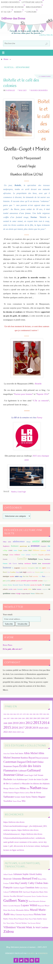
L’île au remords (40, 400)
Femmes (5, 563)
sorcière (10, 589)
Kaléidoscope (22, 779)
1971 (21, 714)
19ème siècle (7, 541)
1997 (8, 718)
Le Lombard (14, 784)
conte (10, 550)
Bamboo (14, 492)
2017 (22, 727)
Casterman (9, 761)
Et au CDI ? (6, 12)
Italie (40, 568)
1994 (44, 714)
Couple (20, 550)
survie (25, 589)
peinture (48, 576)
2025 (19, 732)
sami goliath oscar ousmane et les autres (20, 842)
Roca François (19, 919)
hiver (39, 563)
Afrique (28, 541)
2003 (31, 718)
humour (7, 567)
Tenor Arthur (11, 923)
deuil (30, 550)
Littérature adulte (32, 2)
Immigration (31, 568)
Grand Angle (22, 492)
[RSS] (26, 960)
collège (5, 550)
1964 (14, 714)
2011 (22, 723)
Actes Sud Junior (16, 753)
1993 (41, 714)
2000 (19, 718)
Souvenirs (20, 589)
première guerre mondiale (29, 581)
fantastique (32, 559)
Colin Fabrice (43, 888)
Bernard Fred (29, 878)
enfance (17, 555)
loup (17, 572)
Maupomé (41, 905)
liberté (5, 572)
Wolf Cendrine (42, 927)
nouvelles (35, 576)
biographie (43, 546)
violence (13, 593)
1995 (47, 714)
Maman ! (18, 12)
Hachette (7, 779)
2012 (29, 723)
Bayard (32, 757)
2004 (35, 718)
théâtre (30, 589)
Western (33, 593)
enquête (34, 555)
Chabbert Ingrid (18, 888)
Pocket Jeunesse (8, 793)
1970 (17, 714)
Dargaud (21, 761)
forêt (10, 563)
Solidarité (47, 585)
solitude (5, 589)
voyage (18, 593)
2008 (5, 723)
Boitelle (38, 383)
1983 (30, 714)
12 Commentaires (45, 76)
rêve (49, 580)
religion (45, 580)
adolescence (19, 541)
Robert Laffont (25, 792)
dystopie (43, 550)
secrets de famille (36, 585)
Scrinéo (17, 797)
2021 (46, 728)
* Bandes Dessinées (38, 90)
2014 (45, 723)
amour (45, 541)
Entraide (5, 559)
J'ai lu (14, 780)
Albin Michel (31, 753)
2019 (35, 727)
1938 (11, 714)
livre (8, 572)
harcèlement (27, 563)
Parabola (31, 953)
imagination (24, 568)
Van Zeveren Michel (34, 923)
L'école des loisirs (34, 779)
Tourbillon (7, 801)
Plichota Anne (40, 914)
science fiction (7, 585)
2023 (10, 732)
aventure (35, 545)
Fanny (39, 417)
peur (4, 580)
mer (33, 572)
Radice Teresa (8, 919)
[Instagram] (31, 960)
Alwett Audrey (35, 874)
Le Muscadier (24, 784)
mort (41, 572)
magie (24, 572)
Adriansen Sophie (21, 874)
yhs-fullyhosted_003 (38, 826)
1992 (37, 714)
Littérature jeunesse (12, 7)
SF (43, 585)
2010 (16, 723)
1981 (27, 714)
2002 (27, 718)
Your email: (8, 614)
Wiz (24, 801)
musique (6, 576)
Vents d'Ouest (17, 801)
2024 (14, 732)
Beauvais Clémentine (12, 879)
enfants (28, 554)
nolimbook (40, 838)
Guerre (15, 563)
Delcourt (31, 761)
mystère (12, 576)
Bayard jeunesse (42, 758)
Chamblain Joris (32, 887)
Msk (27, 788)
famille (22, 558)
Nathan (35, 787)
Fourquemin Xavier (30, 896)
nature (17, 576)
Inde (37, 568)
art (28, 546)
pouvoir (18, 580)
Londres (12, 572)
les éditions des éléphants (40, 784)
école (48, 550)
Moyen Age (47, 572)
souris (15, 589)
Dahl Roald (26, 892)
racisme (40, 580)
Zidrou (8, 931)
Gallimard (22, 770)
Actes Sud (6, 753)
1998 (12, 718)
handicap (20, 563)
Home (6, 59)
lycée (20, 572)
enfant (23, 554)
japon (44, 568)
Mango (6, 788)
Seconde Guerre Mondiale (21, 585)
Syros (28, 797)
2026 (22, 732)
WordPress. (43, 953)
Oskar (45, 788)
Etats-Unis (12, 559)
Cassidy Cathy (26, 883)
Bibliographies (34, 7)
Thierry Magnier (38, 797)
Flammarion (10, 770)
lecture (48, 568)
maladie (29, 572)
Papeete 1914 (42, 394)
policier (13, 580)
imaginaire (17, 568)
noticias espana (9, 830)
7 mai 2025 (22, 90)
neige (20, 576)
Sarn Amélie (37, 919)
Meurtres (37, 572)
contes (15, 550)
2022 (5, 732)
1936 (8, 714)
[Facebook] (16, 960)
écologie (5, 554)
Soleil (23, 797)
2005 (38, 718)
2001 (23, 718)
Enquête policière (44, 554)
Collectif (6, 892)
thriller (34, 589)
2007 (47, 718)
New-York (25, 576)
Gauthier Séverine (42, 896)
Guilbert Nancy (15, 900)
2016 (15, 727)
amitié (36, 541)
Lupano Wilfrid (29, 905)
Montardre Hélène (22, 910)
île (12, 568)
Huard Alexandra (34, 901)
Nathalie (10, 90)
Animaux (15, 546)
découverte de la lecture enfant (27, 846)
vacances (39, 589)
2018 (28, 727)
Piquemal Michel (28, 914)
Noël (30, 576)
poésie (8, 580)
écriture (11, 554)
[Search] (46, 44)
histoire (34, 563)
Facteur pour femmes (23, 394)
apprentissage (23, 546)
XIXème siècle (39, 593)
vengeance (45, 589)
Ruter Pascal (29, 919)
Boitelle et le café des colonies (21, 83)
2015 (7, 727)
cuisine (25, 550)
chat (49, 546)
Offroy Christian (16, 914)
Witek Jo (30, 927)
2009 (10, 723)
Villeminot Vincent (14, 927)
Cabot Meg (14, 883)
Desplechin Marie (37, 892)
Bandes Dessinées (10, 2)
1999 (16, 718)
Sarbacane (8, 796)
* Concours (30, 12)
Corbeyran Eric (15, 892)
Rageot (17, 793)
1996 (4, 718)
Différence (36, 550)
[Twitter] (21, 960)
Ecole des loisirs (30, 766)
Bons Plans (7, 645)
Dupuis (16, 766)
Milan (23, 788)
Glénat (19, 775)
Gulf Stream (38, 775)
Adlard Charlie (8, 874)
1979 (24, 714)
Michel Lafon (14, 788)
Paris (43, 576)
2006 (43, 718)
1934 (4, 714)
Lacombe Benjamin (14, 905)
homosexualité (46, 563)
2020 (41, 728)
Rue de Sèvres (35, 793)
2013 (37, 722)
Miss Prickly (11, 910)
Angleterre (6, 546)
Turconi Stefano (21, 923)
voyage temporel (25, 593)
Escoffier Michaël (16, 896)
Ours (40, 576)
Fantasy (40, 559)
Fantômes (47, 559)
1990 (34, 714)
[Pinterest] (37, 960)
